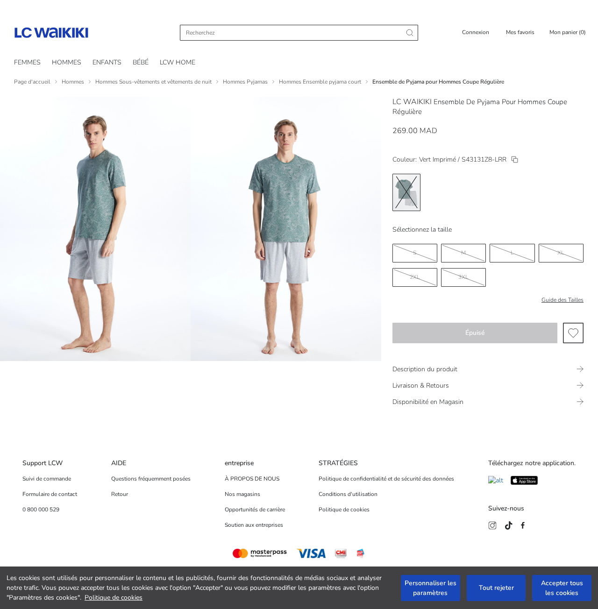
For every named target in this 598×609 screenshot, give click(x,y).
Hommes (73, 81)
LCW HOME (177, 62)
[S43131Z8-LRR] (514, 159)
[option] (406, 192)
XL (560, 252)
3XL (463, 277)
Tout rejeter (496, 587)
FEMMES (27, 62)
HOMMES (66, 62)
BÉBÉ (141, 62)
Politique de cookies (113, 597)
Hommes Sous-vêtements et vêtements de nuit (153, 81)
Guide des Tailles (562, 300)
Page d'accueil (32, 81)
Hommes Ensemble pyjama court (320, 81)
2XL (415, 277)
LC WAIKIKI (412, 102)
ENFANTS (107, 62)
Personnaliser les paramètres (430, 588)
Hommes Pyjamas (245, 81)
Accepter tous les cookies (562, 588)
